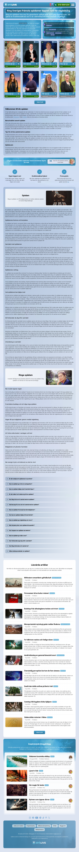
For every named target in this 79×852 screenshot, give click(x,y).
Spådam (52, 756)
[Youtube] (36, 818)
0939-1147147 (50, 33)
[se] (52, 5)
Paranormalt (52, 593)
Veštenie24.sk (44, 838)
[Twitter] (49, 818)
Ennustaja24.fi (58, 836)
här (68, 182)
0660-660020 (49, 833)
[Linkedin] (40, 818)
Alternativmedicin (60, 655)
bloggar (36, 42)
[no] (50, 5)
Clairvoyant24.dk (50, 836)
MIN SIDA (18, 66)
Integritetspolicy (31, 825)
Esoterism (56, 686)
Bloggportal (62, 825)
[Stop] (14, 64)
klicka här (49, 25)
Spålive (21, 833)
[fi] (52, 4)
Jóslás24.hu (65, 836)
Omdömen (16, 117)
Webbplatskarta (40, 829)
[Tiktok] (43, 818)
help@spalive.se (57, 833)
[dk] (50, 4)
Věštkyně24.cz (34, 838)
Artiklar (25, 117)
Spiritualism (61, 608)
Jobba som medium (18, 825)
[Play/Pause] (11, 64)
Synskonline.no (42, 836)
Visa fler (40, 102)
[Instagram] (30, 818)
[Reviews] (39, 161)
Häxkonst (54, 701)
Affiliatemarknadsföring (44, 825)
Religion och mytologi (56, 577)
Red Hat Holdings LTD (25, 836)
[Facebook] (33, 818)
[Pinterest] (46, 818)
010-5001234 (23, 23)
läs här (52, 34)
